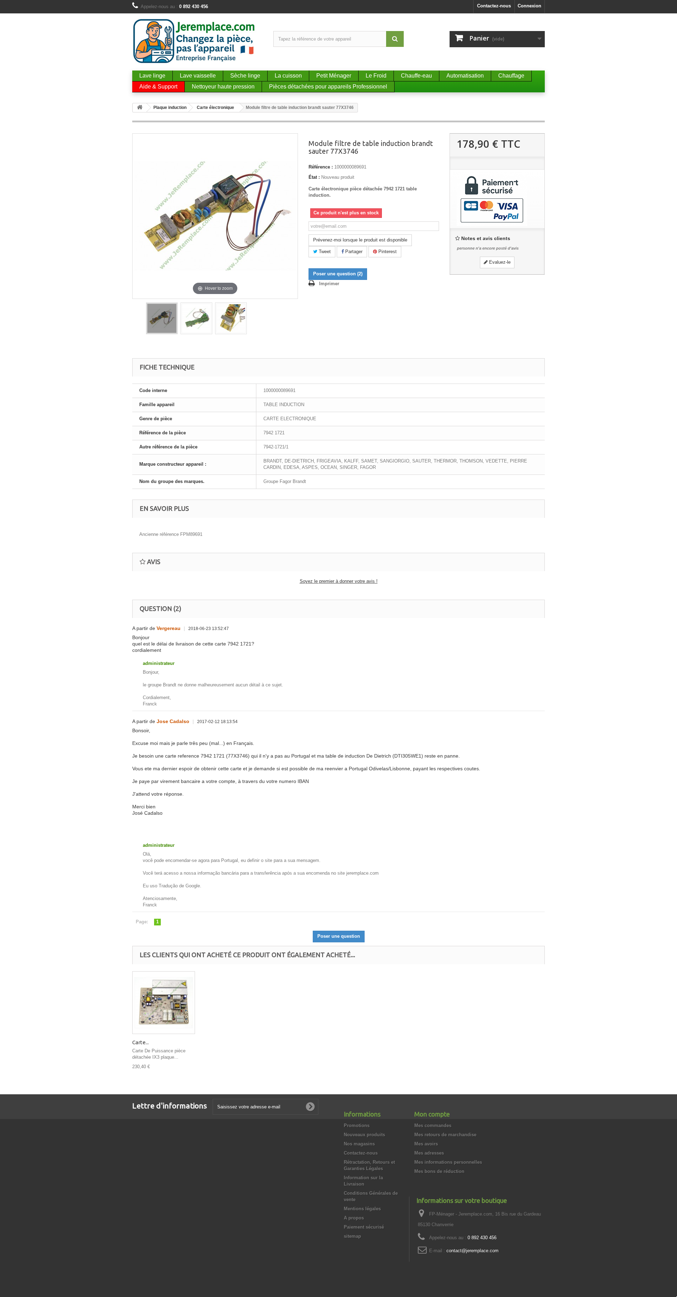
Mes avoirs (426, 1143)
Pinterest (387, 251)
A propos (354, 1217)
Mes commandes (432, 1125)
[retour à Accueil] (139, 107)
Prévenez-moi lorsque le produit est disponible (360, 240)
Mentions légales (362, 1208)
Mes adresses (429, 1153)
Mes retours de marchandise (445, 1134)
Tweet (324, 251)
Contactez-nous (494, 5)
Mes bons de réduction (439, 1171)
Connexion (529, 5)
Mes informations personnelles (448, 1162)
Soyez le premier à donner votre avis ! (339, 581)
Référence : (321, 167)
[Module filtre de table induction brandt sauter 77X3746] (161, 318)
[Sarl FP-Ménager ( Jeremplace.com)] (197, 41)
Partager (353, 251)
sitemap (352, 1236)
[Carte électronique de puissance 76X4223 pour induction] (163, 1002)
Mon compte (432, 1114)
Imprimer (329, 283)
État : (314, 177)
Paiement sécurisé (364, 1227)
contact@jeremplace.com (472, 1250)
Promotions (357, 1125)
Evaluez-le (499, 262)
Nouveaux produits (364, 1134)
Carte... (140, 1042)
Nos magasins (359, 1143)
